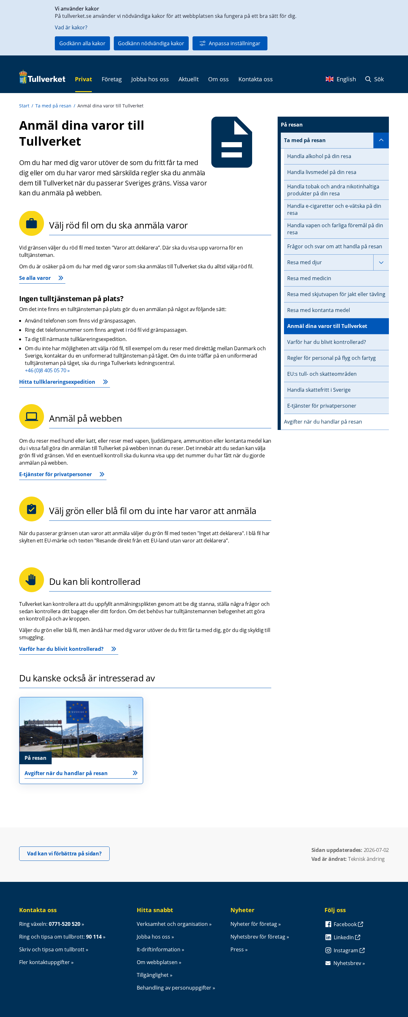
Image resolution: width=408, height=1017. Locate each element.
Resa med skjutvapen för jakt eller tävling (336, 294)
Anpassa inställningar (234, 43)
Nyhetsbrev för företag (257, 936)
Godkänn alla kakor (82, 43)
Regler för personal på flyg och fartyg (331, 357)
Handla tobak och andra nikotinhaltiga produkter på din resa (333, 190)
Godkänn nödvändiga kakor (151, 43)
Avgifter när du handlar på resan (323, 421)
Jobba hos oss (153, 936)
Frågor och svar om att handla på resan (334, 246)
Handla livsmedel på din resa (321, 172)
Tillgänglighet (153, 974)
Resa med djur (304, 262)
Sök (378, 79)
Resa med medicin (309, 278)
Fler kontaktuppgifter (44, 962)
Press (237, 949)
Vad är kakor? (71, 27)
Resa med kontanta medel (318, 310)
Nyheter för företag (253, 923)
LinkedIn (344, 937)
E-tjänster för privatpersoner (55, 474)
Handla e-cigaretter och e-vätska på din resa (334, 209)
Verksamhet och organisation (172, 923)
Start (24, 106)
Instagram (347, 950)
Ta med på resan (53, 106)
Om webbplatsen (157, 962)
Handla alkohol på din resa (319, 156)
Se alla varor (35, 277)
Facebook (346, 924)
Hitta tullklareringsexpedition (57, 381)
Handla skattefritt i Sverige (319, 389)
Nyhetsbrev (347, 963)
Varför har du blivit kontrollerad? (61, 648)
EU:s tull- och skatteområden (322, 373)
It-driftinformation (158, 949)
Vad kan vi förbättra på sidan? (68, 853)
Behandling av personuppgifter (174, 987)
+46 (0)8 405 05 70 (45, 370)
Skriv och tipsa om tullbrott (51, 949)
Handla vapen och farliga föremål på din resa (335, 229)
